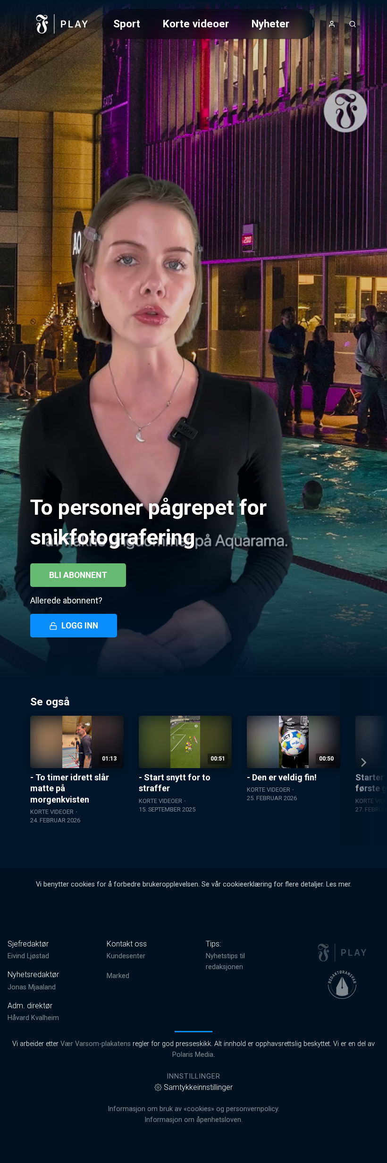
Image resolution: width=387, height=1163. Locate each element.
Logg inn (79, 625)
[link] (62, 24)
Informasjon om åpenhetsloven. (193, 1120)
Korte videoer (196, 23)
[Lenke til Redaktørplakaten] (342, 985)
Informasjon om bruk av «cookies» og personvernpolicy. (193, 1109)
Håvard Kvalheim (33, 1018)
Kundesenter (126, 956)
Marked (118, 976)
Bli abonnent (78, 575)
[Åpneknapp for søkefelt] (352, 24)
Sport (126, 23)
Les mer (338, 884)
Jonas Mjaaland (32, 987)
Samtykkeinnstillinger (198, 1087)
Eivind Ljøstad (28, 956)
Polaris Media (192, 1055)
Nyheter (270, 23)
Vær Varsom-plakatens (95, 1044)
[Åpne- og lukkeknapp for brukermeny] (331, 24)
